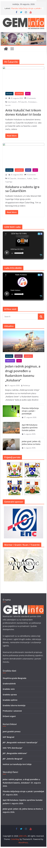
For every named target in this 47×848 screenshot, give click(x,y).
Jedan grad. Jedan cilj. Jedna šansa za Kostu (31, 442)
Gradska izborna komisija (14, 705)
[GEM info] (23, 34)
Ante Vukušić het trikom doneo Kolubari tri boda (23, 112)
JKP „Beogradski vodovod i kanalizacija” (20, 742)
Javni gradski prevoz (11, 731)
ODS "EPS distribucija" (12, 748)
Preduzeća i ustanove (12, 711)
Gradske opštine (10, 700)
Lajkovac (19, 356)
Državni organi (9, 716)
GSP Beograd (8, 737)
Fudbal (29, 178)
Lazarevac (19, 94)
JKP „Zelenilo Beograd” (13, 758)
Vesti (28, 94)
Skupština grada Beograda (14, 678)
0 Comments (31, 98)
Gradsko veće (9, 689)
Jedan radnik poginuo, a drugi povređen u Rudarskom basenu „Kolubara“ (22, 373)
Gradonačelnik (9, 683)
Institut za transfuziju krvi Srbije (17, 764)
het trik (7, 105)
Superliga (8, 182)
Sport (28, 170)
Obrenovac (10, 361)
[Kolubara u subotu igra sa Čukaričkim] (23, 154)
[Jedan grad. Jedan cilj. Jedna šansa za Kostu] (11, 444)
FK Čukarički (22, 102)
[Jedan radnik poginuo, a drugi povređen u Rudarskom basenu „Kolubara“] (23, 341)
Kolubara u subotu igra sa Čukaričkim (22, 189)
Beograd (9, 94)
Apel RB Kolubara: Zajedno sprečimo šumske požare (30, 427)
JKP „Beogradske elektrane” (15, 753)
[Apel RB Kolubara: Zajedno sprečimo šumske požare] (11, 429)
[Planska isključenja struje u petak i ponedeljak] (11, 412)
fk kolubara (32, 102)
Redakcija (26, 385)
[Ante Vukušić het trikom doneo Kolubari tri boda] (23, 77)
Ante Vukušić (12, 102)
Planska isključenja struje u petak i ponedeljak (30, 411)
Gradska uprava (10, 694)
